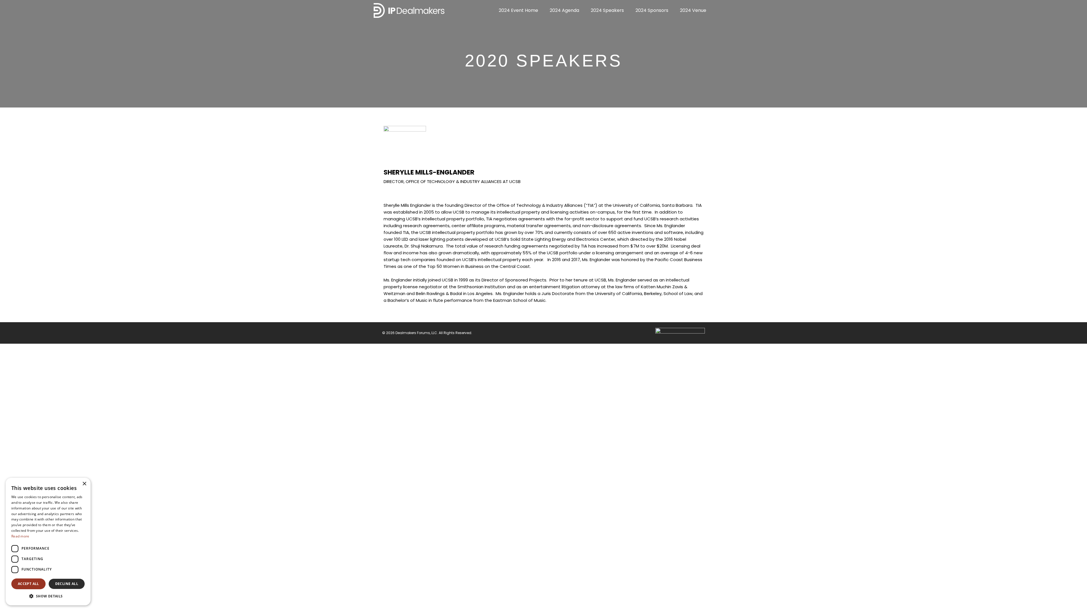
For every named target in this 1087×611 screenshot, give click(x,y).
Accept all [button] (28, 583)
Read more (20, 536)
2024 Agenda (564, 10)
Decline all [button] (66, 583)
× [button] (84, 484)
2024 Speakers (607, 10)
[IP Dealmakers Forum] (409, 10)
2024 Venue (693, 10)
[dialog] (48, 541)
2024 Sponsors (651, 10)
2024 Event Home (518, 10)
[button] (48, 596)
